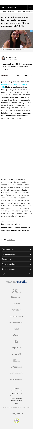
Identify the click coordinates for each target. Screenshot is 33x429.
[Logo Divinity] (16, 310)
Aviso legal (16, 388)
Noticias (5, 274)
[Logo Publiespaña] (16, 373)
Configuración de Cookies (16, 395)
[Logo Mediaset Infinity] (16, 291)
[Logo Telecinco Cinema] (16, 354)
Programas (11, 11)
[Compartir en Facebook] (30, 75)
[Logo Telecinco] (16, 297)
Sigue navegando (8, 269)
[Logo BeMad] (16, 341)
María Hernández (11, 57)
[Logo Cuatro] (16, 303)
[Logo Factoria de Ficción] (16, 322)
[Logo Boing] (16, 329)
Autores (18, 11)
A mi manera (11, 7)
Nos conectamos (8, 254)
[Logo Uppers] (16, 348)
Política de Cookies (16, 398)
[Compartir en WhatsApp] (17, 75)
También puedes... (9, 264)
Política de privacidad (16, 393)
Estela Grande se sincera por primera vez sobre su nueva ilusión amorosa (15, 229)
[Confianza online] (16, 422)
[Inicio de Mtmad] (3, 8)
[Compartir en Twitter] (21, 75)
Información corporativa (16, 390)
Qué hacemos (7, 249)
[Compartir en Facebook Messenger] (26, 75)
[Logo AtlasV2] (16, 367)
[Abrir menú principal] (30, 8)
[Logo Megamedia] (17, 414)
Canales (4, 11)
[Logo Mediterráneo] (16, 379)
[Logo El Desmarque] (16, 316)
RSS (16, 403)
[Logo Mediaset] (16, 283)
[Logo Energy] (16, 335)
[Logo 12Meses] (16, 360)
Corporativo (6, 259)
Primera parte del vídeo (10, 224)
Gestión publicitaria (16, 400)
